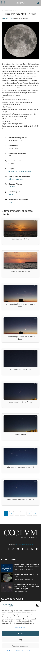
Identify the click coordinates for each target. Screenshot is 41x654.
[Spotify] (18, 549)
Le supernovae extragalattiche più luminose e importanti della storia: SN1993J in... (26, 586)
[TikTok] (27, 549)
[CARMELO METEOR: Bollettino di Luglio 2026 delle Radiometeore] (7, 568)
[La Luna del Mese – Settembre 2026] (7, 577)
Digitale (11, 194)
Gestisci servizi (20, 627)
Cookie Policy (11, 651)
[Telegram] (23, 549)
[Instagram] (9, 549)
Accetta (20, 633)
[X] (32, 549)
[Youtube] (37, 549)
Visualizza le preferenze (20, 646)
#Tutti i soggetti (18, 171)
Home (3, 10)
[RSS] (13, 549)
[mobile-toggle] (3, 3)
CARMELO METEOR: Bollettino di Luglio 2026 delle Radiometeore (26, 566)
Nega (21, 640)
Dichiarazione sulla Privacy (24, 651)
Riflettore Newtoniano (16, 179)
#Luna (11, 171)
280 (16, 591)
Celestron (12, 187)
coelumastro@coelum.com (24, 544)
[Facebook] (4, 549)
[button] (37, 605)
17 (29, 513)
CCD (10, 202)
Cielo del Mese (19, 569)
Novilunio (28, 171)
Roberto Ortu (7, 18)
